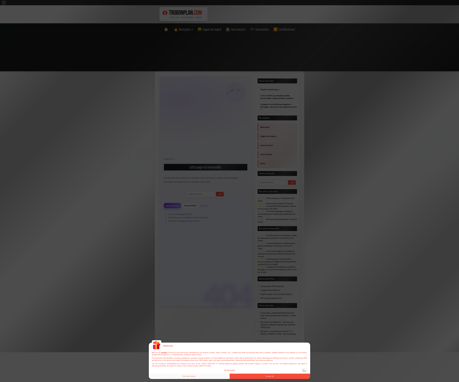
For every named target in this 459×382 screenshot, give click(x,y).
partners (164, 352)
